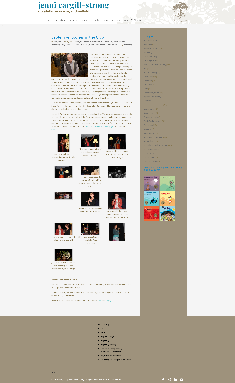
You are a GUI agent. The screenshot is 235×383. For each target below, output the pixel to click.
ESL (145, 68)
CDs (101, 328)
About (62, 20)
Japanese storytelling (152, 96)
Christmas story (150, 56)
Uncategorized (150, 153)
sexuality (147, 129)
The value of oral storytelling (156, 145)
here (53, 129)
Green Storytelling (87, 45)
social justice (149, 133)
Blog (119, 20)
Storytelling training (108, 344)
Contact (126, 20)
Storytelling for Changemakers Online (115, 359)
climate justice (150, 60)
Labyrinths (148, 101)
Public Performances (114, 45)
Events (56, 20)
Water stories (149, 157)
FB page (109, 300)
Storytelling (127, 45)
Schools (84, 20)
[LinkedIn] (175, 380)
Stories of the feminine (153, 137)
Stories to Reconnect (112, 351)
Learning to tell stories (153, 105)
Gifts (146, 88)
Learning (73, 20)
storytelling (104, 340)
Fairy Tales (65, 45)
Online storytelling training (111, 348)
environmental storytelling (155, 64)
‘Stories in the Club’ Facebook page (98, 126)
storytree (57, 42)
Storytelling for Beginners (110, 355)
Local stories (100, 45)
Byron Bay (109, 42)
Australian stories (97, 42)
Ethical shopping (150, 72)
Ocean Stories (150, 113)
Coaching (103, 332)
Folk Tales (75, 45)
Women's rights (150, 161)
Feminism (148, 80)
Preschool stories (151, 117)
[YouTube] (181, 380)
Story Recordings (107, 336)
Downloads (97, 20)
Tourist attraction (151, 149)
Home (48, 20)
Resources (108, 20)
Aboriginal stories (82, 42)
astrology (148, 44)
